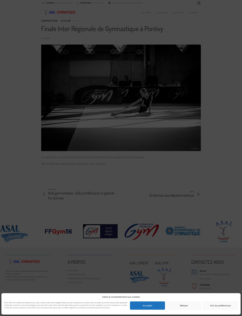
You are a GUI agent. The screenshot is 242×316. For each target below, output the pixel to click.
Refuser (184, 305)
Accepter (147, 305)
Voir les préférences (220, 305)
